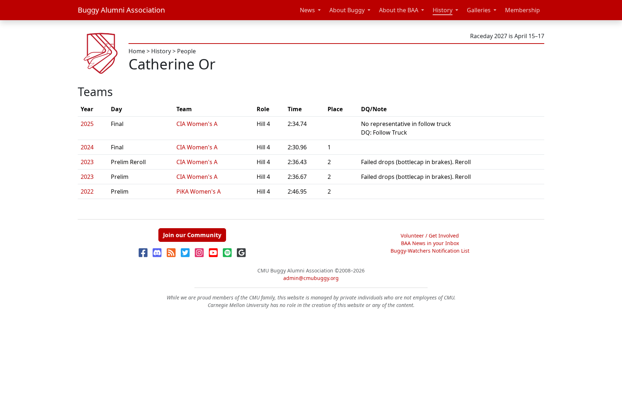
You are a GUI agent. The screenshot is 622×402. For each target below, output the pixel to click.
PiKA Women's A (198, 191)
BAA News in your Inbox (430, 243)
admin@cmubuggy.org (311, 278)
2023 (87, 162)
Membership (522, 10)
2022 (87, 191)
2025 (87, 124)
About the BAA (398, 10)
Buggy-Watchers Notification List (430, 250)
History (442, 10)
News (307, 10)
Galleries (479, 10)
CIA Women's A (196, 124)
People (186, 51)
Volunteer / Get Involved (430, 235)
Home (137, 51)
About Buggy (347, 10)
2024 (87, 147)
